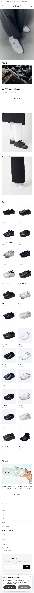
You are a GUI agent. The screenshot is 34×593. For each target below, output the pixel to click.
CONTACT (4, 544)
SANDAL (4, 522)
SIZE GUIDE (5, 547)
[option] (17, 34)
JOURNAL (4, 542)
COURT (4, 514)
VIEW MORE (17, 98)
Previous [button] (3, 75)
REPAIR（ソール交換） (7, 530)
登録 (27, 567)
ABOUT (4, 539)
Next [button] (30, 75)
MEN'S (3, 507)
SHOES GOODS (6, 526)
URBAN (4, 518)
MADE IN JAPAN (6, 550)
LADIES (4, 510)
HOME (3, 536)
